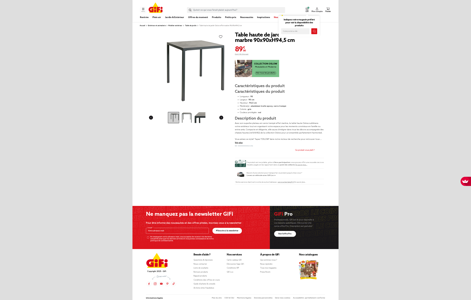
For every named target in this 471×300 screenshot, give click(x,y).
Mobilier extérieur (175, 26)
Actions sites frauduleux (204, 288)
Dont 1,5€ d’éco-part (242, 54)
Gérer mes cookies (283, 298)
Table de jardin (190, 26)
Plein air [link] (156, 17)
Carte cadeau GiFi (234, 260)
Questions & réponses (203, 260)
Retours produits (201, 272)
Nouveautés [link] (246, 17)
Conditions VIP (233, 268)
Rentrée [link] (144, 17)
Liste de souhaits (201, 268)
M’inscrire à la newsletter (227, 231)
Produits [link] (216, 17)
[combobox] (236, 10)
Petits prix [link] (230, 17)
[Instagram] (155, 283)
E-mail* (150, 228)
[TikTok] (173, 283)
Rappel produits (200, 276)
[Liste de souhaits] (220, 36)
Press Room (265, 272)
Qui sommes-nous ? (268, 260)
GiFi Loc (230, 272)
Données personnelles (263, 298)
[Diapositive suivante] (219, 117)
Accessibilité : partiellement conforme (309, 298)
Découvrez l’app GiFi (235, 264)
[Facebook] (149, 283)
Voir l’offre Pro (285, 234)
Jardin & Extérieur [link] (174, 17)
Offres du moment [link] (198, 17)
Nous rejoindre (266, 264)
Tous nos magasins (268, 268)
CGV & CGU (229, 298)
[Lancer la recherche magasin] (314, 31)
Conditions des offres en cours (207, 280)
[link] (216, 21)
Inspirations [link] (263, 17)
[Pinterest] (167, 283)
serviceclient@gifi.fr (286, 182)
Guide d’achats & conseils (204, 284)
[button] (307, 10)
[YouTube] (161, 283)
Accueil (142, 26)
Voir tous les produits (265, 73)
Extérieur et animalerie (157, 26)
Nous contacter (200, 264)
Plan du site (217, 298)
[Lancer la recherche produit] (190, 10)
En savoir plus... (301, 165)
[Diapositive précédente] (153, 117)
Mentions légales (244, 298)
